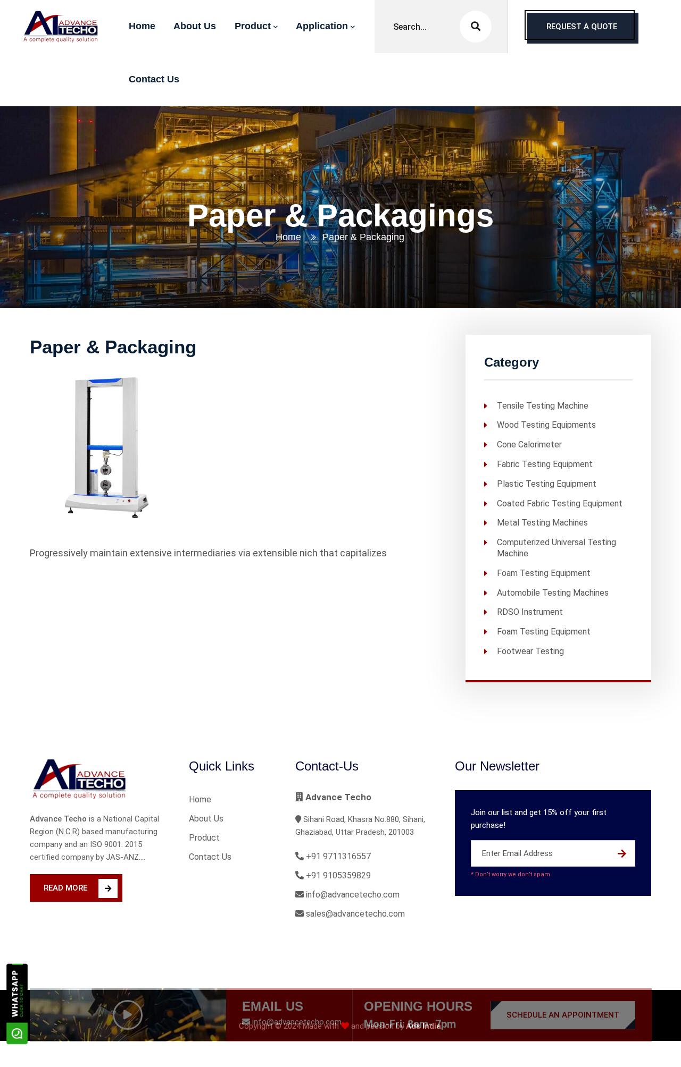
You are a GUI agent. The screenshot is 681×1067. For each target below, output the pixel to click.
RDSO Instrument (530, 612)
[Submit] (622, 853)
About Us (206, 819)
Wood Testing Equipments (546, 425)
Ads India (423, 1026)
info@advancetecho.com (352, 895)
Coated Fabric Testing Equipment (559, 503)
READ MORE (65, 888)
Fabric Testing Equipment (545, 464)
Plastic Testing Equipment (546, 483)
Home (288, 237)
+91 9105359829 (337, 875)
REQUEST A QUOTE (581, 26)
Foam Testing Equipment (544, 573)
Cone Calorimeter (529, 444)
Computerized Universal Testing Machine (556, 547)
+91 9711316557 (337, 856)
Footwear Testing (530, 651)
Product (204, 838)
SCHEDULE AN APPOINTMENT (562, 990)
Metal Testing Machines (542, 523)
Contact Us (210, 857)
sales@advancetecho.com (354, 914)
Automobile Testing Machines (553, 592)
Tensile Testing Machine (542, 405)
